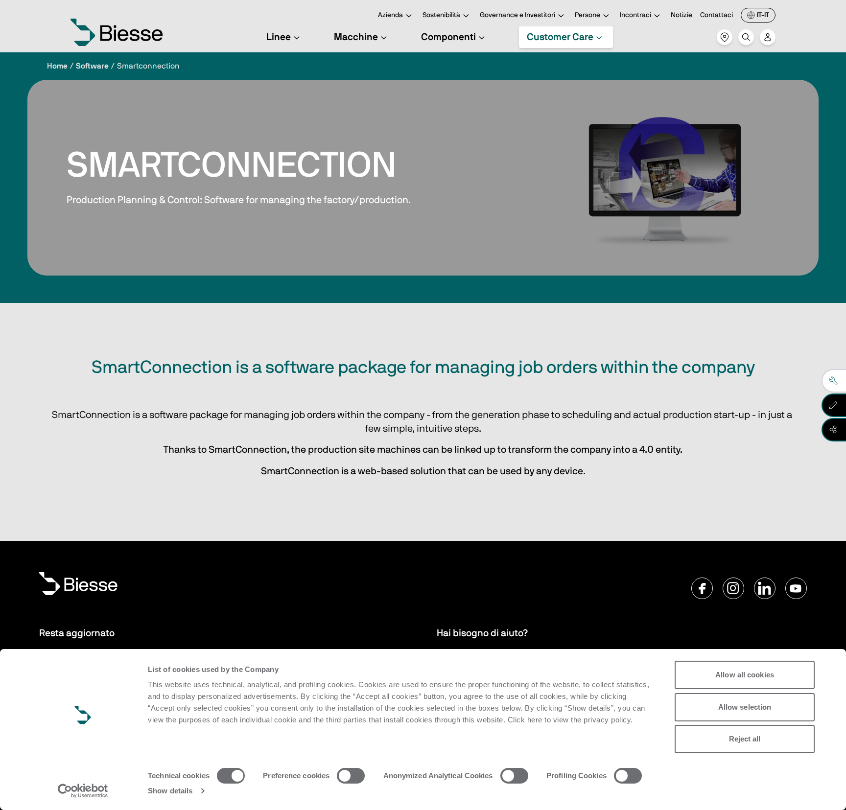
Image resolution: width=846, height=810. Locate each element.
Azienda (390, 15)
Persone (587, 15)
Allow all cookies (744, 675)
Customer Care (560, 37)
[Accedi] (768, 37)
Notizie (681, 15)
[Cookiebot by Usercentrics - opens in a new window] (83, 791)
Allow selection (745, 707)
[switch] (351, 776)
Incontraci (635, 15)
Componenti (448, 37)
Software (92, 66)
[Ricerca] (746, 37)
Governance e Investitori (517, 15)
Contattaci (716, 15)
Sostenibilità (441, 15)
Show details (170, 791)
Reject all (745, 739)
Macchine (356, 37)
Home (57, 66)
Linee (278, 37)
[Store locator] (724, 37)
